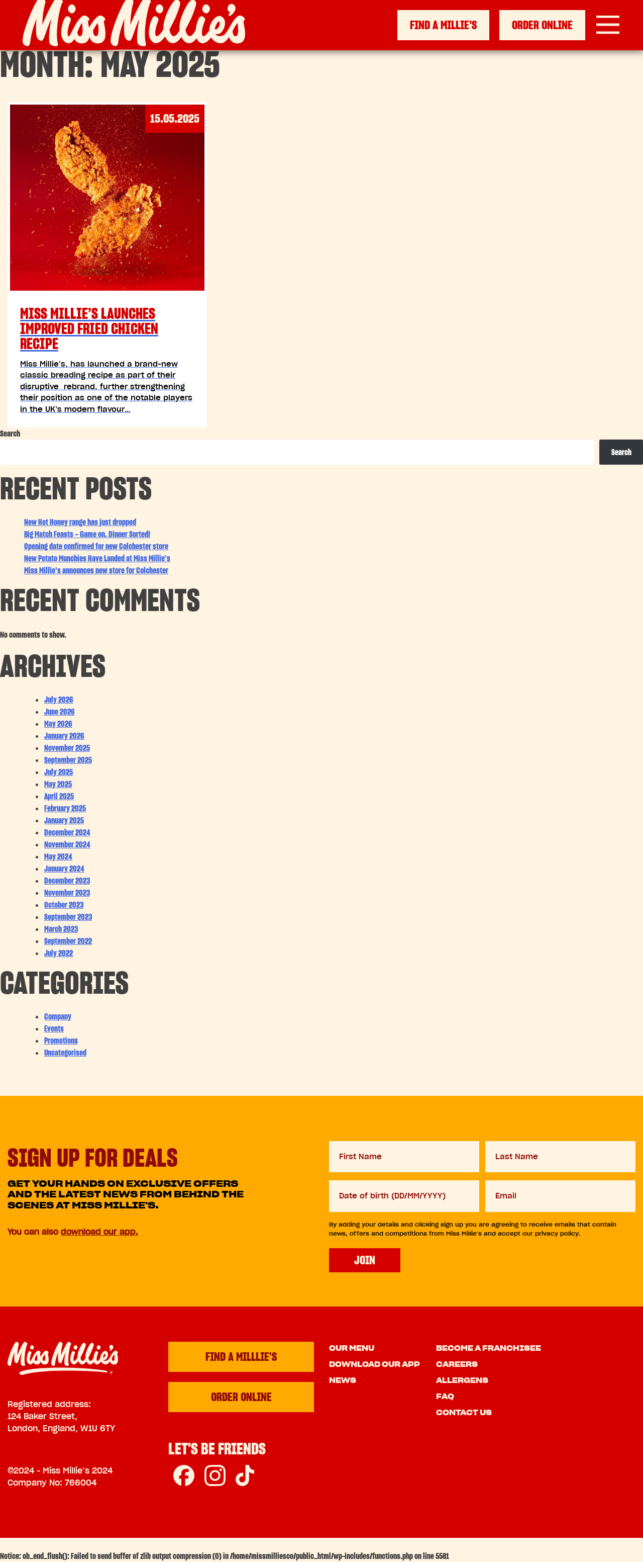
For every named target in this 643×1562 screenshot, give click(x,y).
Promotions (61, 1040)
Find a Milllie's (241, 1356)
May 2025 (58, 784)
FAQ (445, 1396)
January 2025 (64, 820)
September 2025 (68, 760)
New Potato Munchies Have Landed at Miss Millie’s (97, 558)
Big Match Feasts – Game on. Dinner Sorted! (87, 534)
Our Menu (351, 1348)
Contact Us (464, 1412)
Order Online (542, 25)
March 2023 (61, 929)
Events (54, 1028)
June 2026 (59, 712)
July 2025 (58, 772)
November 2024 (67, 844)
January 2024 (64, 868)
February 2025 (65, 808)
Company (57, 1016)
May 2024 (58, 856)
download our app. (99, 1232)
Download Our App (374, 1364)
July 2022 (58, 953)
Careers (457, 1364)
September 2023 (68, 917)
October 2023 (63, 905)
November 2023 (67, 893)
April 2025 (59, 796)
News (342, 1380)
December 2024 (67, 832)
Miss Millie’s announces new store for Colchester (96, 570)
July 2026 (58, 700)
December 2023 (67, 881)
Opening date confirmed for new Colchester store (96, 546)
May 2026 (58, 724)
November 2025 (67, 748)
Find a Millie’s (443, 25)
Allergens (462, 1380)
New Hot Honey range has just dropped (80, 522)
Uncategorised (65, 1053)
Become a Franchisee (488, 1348)
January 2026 (64, 736)
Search (10, 433)
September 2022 (68, 941)
